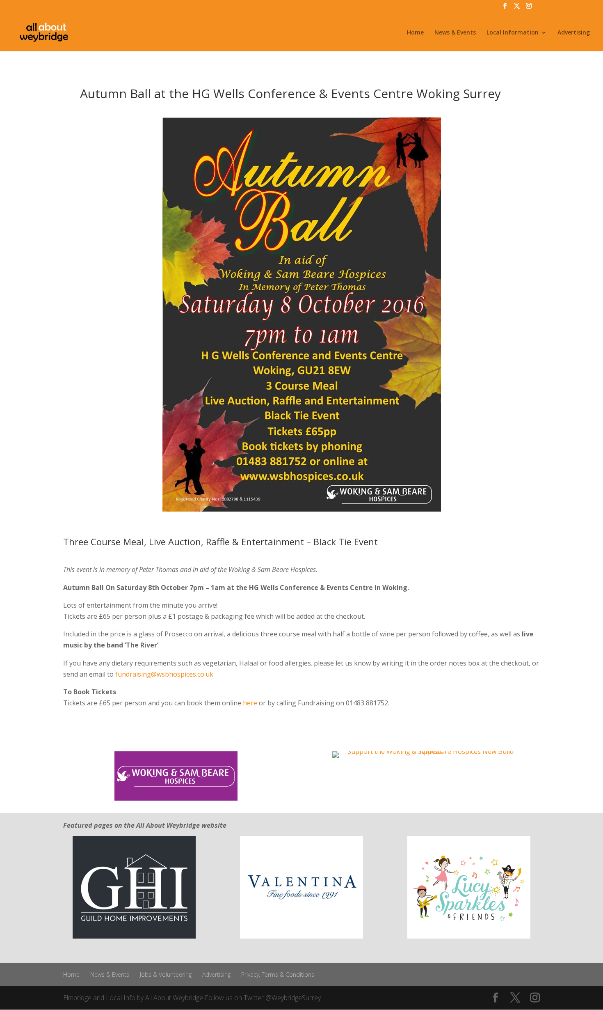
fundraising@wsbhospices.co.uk (164, 674)
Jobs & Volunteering (166, 974)
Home (415, 33)
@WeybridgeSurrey (293, 997)
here (250, 702)
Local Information (513, 33)
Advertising (573, 33)
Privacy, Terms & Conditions (277, 974)
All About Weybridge (174, 997)
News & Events (455, 33)
